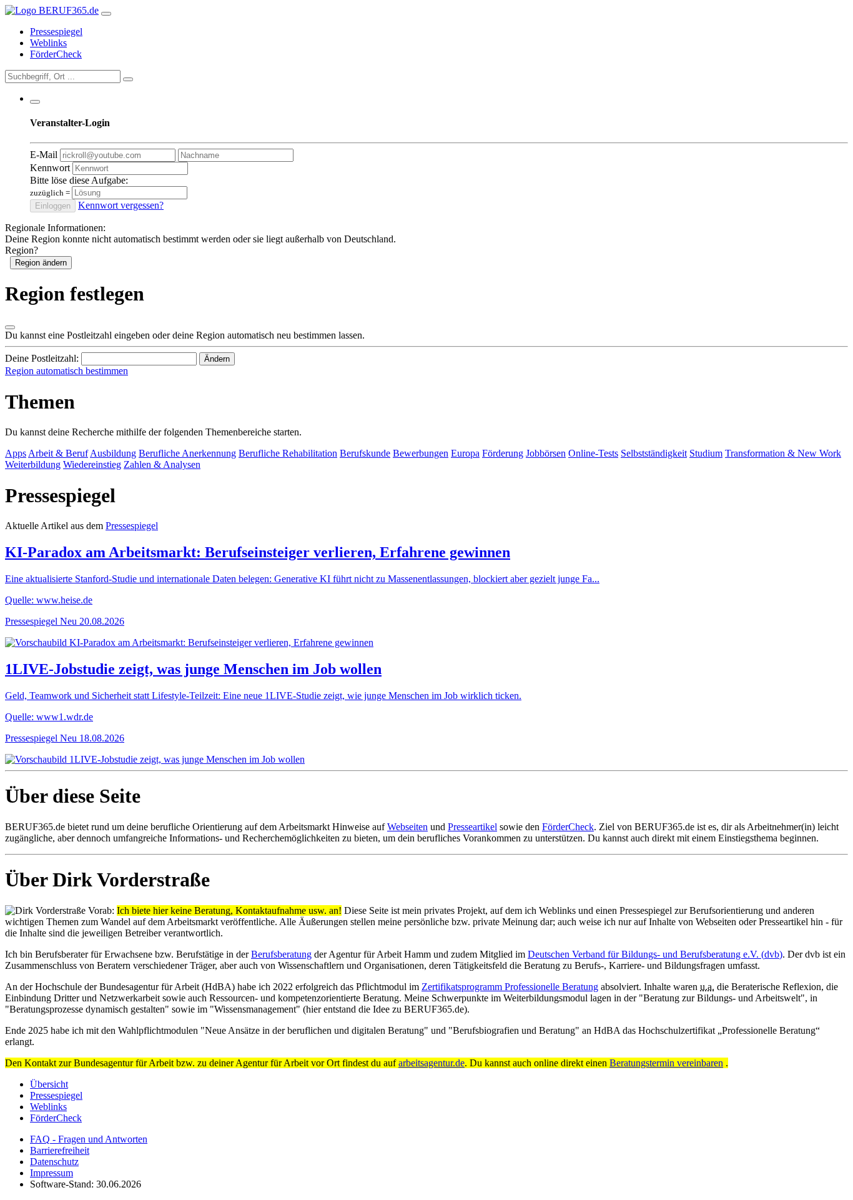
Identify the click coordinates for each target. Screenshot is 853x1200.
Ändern (217, 359)
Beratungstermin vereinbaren (666, 1063)
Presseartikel (472, 826)
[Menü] (106, 14)
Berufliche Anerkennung (187, 453)
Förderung (502, 453)
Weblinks (48, 42)
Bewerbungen (420, 453)
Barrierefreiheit (59, 1150)
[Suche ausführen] (128, 79)
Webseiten (407, 826)
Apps (15, 453)
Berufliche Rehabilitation (288, 453)
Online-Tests (593, 453)
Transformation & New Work (783, 453)
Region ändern (41, 262)
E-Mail (43, 154)
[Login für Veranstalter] (35, 102)
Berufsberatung (281, 954)
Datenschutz (54, 1161)
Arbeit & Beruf (58, 453)
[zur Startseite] (52, 10)
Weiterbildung (33, 464)
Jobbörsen (546, 453)
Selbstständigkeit (654, 453)
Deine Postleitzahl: (42, 358)
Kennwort (50, 167)
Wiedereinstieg (92, 464)
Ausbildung (113, 453)
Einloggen (53, 206)
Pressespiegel (56, 31)
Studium (705, 453)
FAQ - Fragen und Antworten (88, 1139)
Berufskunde (365, 453)
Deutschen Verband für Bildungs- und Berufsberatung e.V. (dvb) (655, 954)
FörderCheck (56, 54)
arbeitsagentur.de (431, 1063)
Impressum (51, 1173)
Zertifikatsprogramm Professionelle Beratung (510, 986)
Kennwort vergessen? (121, 205)
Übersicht (49, 1084)
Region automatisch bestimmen (66, 370)
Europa (465, 453)
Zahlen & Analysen (162, 464)
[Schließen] (10, 327)
